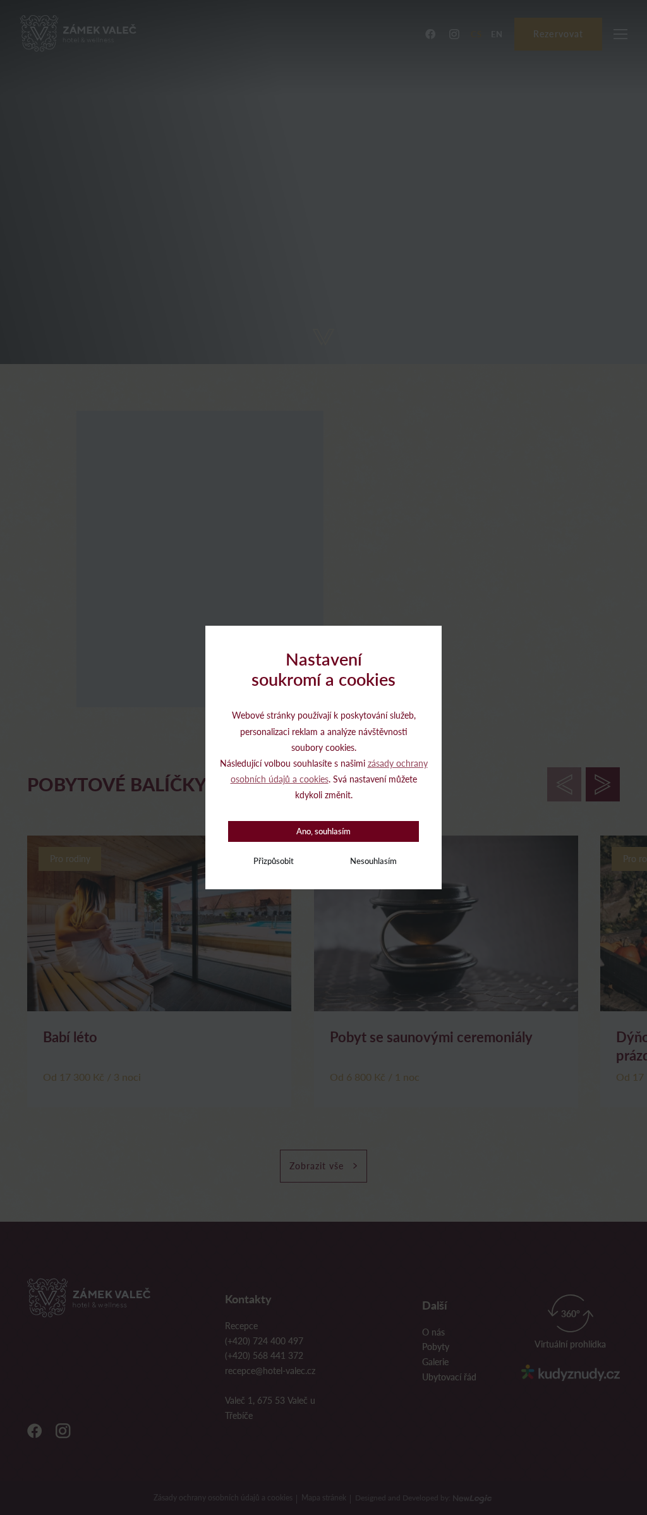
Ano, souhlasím (323, 831)
